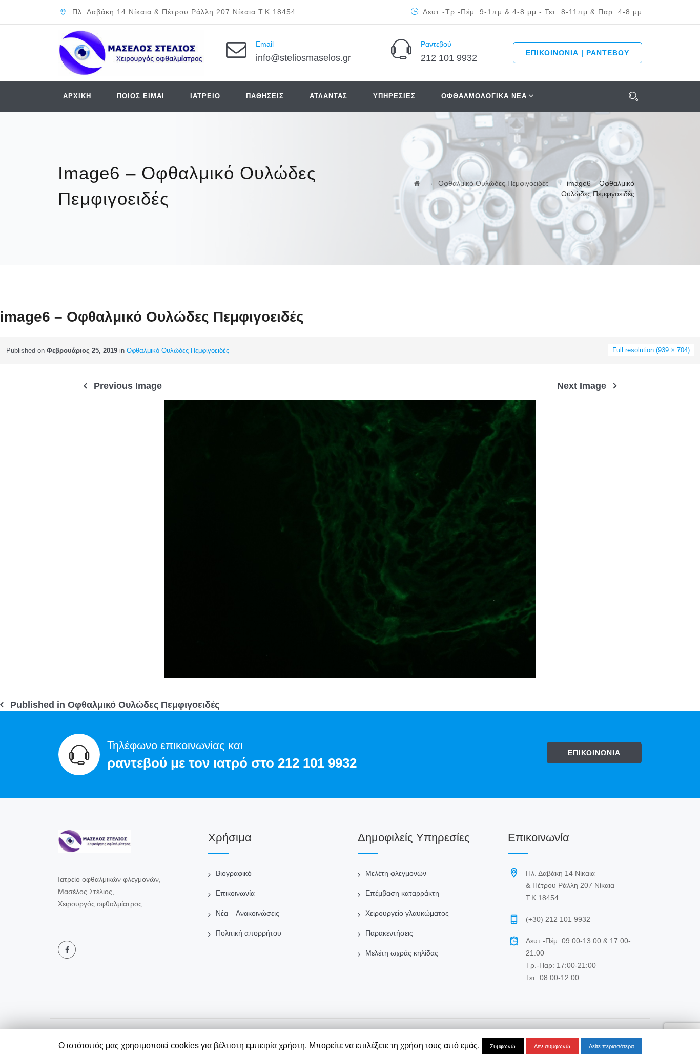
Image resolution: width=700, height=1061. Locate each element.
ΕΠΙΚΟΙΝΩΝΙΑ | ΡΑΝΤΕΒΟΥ (577, 53)
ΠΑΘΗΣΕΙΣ (265, 96)
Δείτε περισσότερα (611, 1046)
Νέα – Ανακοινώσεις (247, 913)
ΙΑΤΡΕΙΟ (205, 96)
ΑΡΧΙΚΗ (77, 96)
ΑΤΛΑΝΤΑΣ (328, 96)
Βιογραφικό (234, 873)
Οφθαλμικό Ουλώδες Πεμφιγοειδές (178, 350)
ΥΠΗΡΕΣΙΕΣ (394, 96)
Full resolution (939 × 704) (651, 350)
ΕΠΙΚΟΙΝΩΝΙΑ (594, 753)
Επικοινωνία (235, 893)
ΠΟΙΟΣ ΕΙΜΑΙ (140, 96)
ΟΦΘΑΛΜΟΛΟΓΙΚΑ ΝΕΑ (484, 96)
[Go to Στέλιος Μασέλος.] (417, 183)
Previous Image (128, 385)
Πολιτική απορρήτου (248, 933)
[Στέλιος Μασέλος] (131, 53)
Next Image (581, 385)
